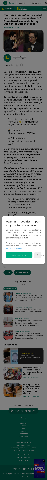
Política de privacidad (14, 248)
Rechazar (39, 255)
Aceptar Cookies (19, 255)
